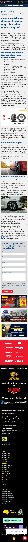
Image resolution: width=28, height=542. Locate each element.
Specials (4, 476)
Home (4, 11)
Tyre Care (4, 459)
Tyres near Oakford (7, 500)
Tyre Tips (4, 461)
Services (4, 469)
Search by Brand (6, 457)
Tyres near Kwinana (7, 493)
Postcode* (5, 267)
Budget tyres (5, 504)
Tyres (3, 451)
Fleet (3, 482)
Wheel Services (6, 473)
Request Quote (8, 291)
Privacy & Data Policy (11, 534)
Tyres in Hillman (6, 491)
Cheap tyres (5, 506)
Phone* (11, 257)
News (4, 484)
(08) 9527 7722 (6, 237)
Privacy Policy (10, 285)
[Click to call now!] (18, 2)
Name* (4, 252)
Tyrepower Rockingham (15, 5)
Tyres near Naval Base (8, 497)
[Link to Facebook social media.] (14, 538)
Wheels (4, 463)
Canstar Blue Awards (7, 502)
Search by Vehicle (7, 453)
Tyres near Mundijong (7, 495)
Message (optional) (7, 272)
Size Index (4, 489)
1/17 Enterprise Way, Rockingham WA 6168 (12, 418)
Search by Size (6, 455)
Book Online (6, 480)
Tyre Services (5, 471)
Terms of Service (20, 285)
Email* (4, 262)
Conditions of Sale (21, 534)
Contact (4, 478)
